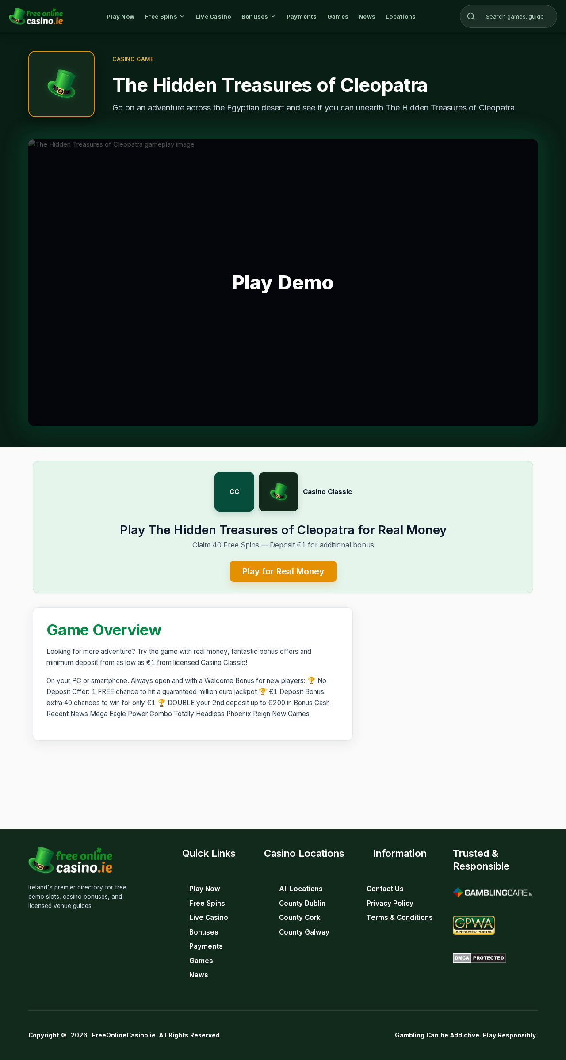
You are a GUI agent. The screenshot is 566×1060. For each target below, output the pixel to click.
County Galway (304, 932)
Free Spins (161, 16)
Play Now (120, 16)
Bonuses (254, 16)
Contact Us (385, 889)
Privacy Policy (390, 903)
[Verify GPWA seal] (474, 925)
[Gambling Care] (492, 892)
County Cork (300, 917)
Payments (302, 16)
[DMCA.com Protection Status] (479, 957)
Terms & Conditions (400, 917)
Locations (401, 16)
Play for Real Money (283, 571)
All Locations (301, 889)
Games (337, 16)
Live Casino (213, 16)
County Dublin (302, 903)
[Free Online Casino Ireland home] (36, 16)
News (367, 16)
